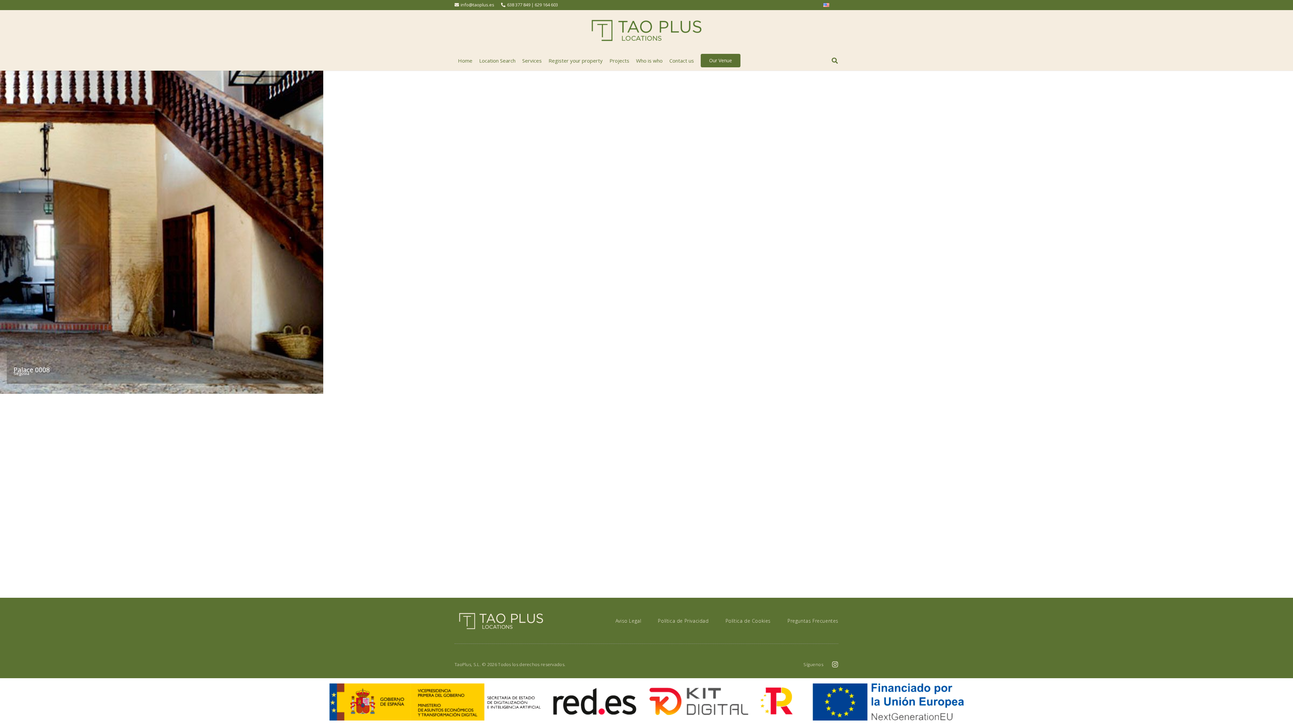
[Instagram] (835, 664)
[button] (834, 60)
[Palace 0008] (161, 232)
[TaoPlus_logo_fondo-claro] (646, 30)
